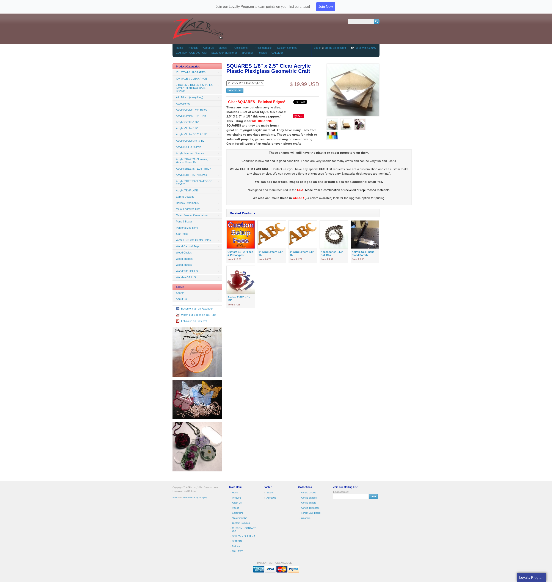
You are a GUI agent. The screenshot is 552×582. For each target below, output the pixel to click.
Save (300, 116)
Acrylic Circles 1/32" (187, 122)
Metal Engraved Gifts (188, 209)
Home (179, 47)
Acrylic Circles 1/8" (187, 128)
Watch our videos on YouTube (198, 314)
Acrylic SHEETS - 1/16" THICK (193, 168)
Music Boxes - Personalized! (192, 215)
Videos (222, 47)
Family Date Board (310, 513)
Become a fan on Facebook (197, 308)
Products (193, 47)
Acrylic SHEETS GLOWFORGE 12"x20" (194, 183)
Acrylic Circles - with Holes (191, 109)
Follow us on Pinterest (194, 321)
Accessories (183, 103)
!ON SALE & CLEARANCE (191, 78)
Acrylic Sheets (308, 502)
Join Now (325, 6)
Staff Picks (182, 233)
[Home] (198, 37)
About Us (208, 47)
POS (174, 497)
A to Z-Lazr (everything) (189, 97)
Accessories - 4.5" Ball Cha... (332, 253)
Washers (305, 518)
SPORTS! (247, 52)
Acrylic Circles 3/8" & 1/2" (190, 140)
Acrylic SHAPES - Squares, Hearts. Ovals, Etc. (192, 161)
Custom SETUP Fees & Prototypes (240, 253)
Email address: (341, 492)
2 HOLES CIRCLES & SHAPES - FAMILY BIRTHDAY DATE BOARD (195, 88)
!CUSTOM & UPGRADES (190, 72)
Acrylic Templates (310, 508)
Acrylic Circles (308, 492)
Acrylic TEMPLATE (187, 190)
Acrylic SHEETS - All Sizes (191, 175)
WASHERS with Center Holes (193, 240)
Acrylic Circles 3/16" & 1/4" (191, 134)
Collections (241, 47)
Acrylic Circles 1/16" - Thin (191, 115)
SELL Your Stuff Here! (224, 52)
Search (180, 292)
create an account (335, 47)
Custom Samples (287, 47)
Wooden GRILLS (186, 277)
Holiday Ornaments (187, 203)
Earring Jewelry (185, 196)
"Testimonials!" (263, 47)
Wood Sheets (184, 264)
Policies (262, 52)
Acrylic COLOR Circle (188, 147)
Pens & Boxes (184, 221)
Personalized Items (187, 227)
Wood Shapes (184, 258)
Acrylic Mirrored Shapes (190, 153)
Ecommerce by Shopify (195, 497)
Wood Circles (184, 252)
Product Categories (188, 66)
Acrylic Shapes (309, 497)
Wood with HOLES (187, 271)
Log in (317, 47)
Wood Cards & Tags (187, 246)
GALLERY (277, 52)
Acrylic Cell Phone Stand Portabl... (363, 253)
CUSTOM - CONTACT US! (191, 52)
